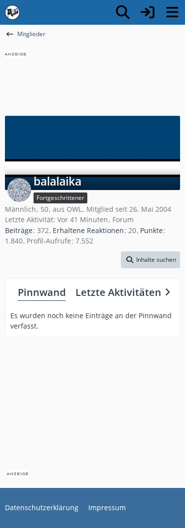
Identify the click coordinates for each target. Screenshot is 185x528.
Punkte (151, 230)
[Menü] (172, 12)
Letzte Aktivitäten (118, 292)
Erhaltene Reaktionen (88, 230)
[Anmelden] (147, 12)
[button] (150, 259)
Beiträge (19, 230)
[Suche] (123, 12)
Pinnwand (42, 292)
